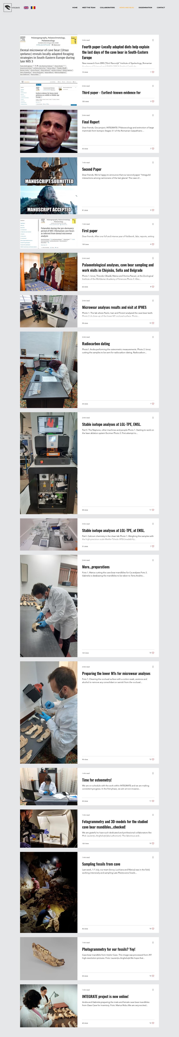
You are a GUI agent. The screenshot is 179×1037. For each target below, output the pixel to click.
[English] (26, 8)
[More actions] (153, 40)
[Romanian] (33, 8)
